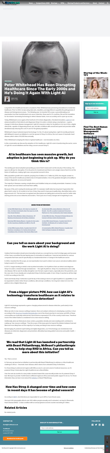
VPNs (62, 3)
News (31, 3)
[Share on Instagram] (107, 450)
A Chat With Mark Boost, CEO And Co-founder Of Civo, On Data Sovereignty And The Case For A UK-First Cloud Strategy (23, 210)
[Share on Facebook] (107, 438)
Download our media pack (15, 438)
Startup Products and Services (79, 3)
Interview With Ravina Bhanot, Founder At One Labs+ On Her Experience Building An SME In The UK (23, 222)
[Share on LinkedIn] (107, 446)
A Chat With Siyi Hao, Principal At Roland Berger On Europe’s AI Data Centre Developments (57, 217)
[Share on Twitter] (107, 442)
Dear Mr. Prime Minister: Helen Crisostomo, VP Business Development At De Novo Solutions (21, 217)
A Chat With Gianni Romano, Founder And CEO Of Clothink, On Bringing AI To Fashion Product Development (57, 222)
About (95, 3)
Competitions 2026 (43, 3)
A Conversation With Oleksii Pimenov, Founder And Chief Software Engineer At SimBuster (57, 229)
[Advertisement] (51, 22)
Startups (54, 3)
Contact (101, 3)
